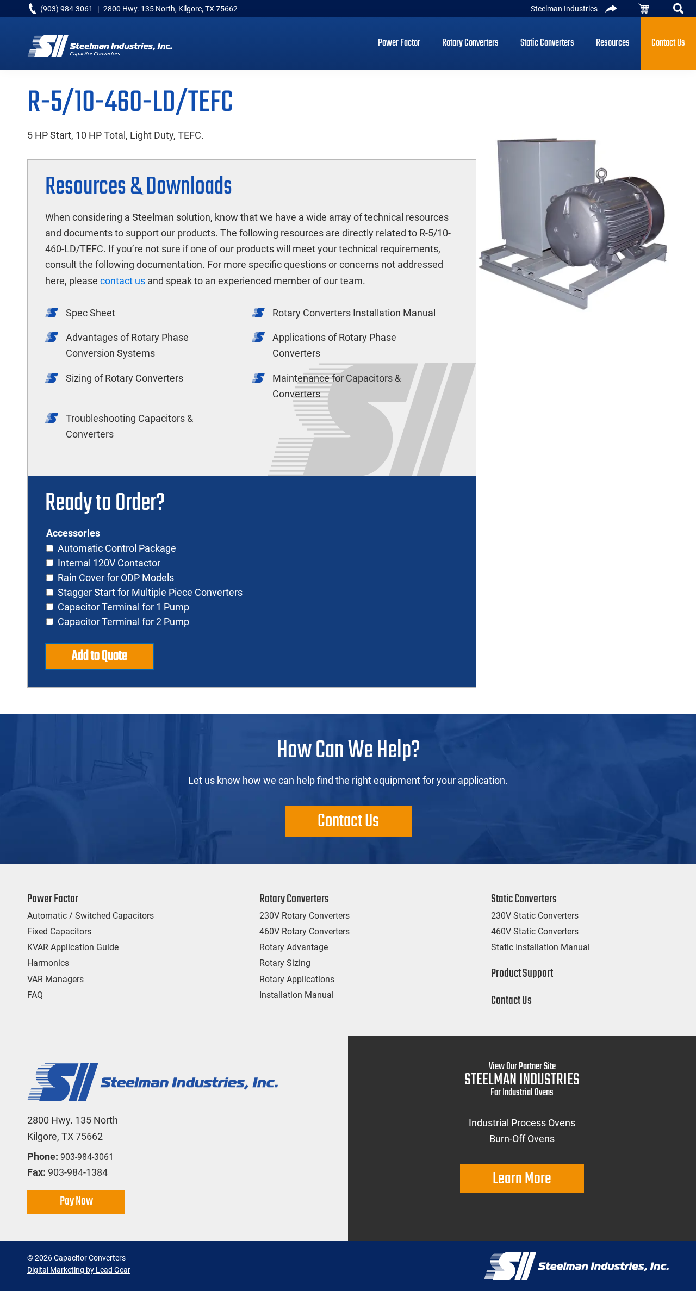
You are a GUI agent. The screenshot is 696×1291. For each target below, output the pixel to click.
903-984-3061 (87, 1157)
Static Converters (524, 899)
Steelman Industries (564, 8)
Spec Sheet (90, 313)
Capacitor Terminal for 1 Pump (123, 607)
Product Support (522, 973)
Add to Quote (99, 656)
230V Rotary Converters (304, 915)
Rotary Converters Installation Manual (354, 313)
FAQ (35, 995)
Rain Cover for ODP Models (116, 577)
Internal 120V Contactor (109, 563)
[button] (678, 8)
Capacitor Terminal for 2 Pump (123, 621)
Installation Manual (296, 995)
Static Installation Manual (540, 947)
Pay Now (76, 1201)
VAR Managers (55, 979)
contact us (122, 280)
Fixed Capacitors (59, 931)
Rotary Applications (296, 979)
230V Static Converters (535, 915)
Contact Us (348, 821)
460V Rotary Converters (304, 931)
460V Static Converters (535, 931)
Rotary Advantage (293, 947)
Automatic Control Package (117, 548)
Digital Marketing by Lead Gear (78, 1269)
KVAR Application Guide (73, 947)
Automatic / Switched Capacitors (90, 915)
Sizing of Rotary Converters (124, 378)
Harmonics (48, 963)
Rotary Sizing (284, 963)
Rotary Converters (294, 899)
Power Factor (52, 899)
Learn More (522, 1179)
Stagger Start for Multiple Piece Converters (150, 592)
